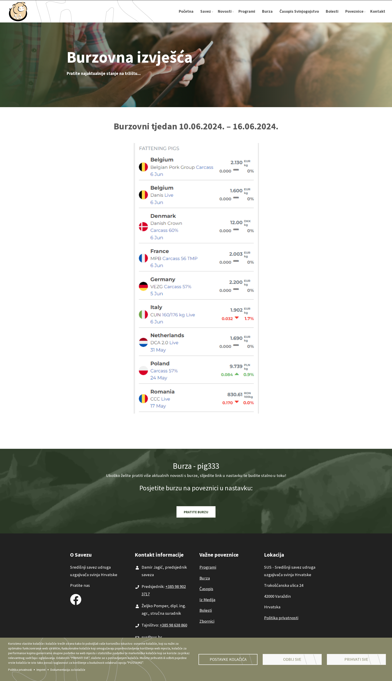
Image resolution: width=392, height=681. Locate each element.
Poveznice (356, 15)
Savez (207, 15)
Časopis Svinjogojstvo (299, 11)
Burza (267, 11)
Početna (186, 11)
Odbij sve (292, 659)
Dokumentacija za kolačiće (67, 670)
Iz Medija (207, 599)
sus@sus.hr (152, 637)
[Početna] (18, 11)
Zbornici (206, 621)
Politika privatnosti (20, 670)
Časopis (206, 588)
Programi (246, 11)
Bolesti (332, 11)
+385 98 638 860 (173, 625)
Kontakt (377, 11)
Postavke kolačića (228, 659)
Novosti (226, 15)
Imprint (41, 670)
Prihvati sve (356, 659)
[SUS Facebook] (75, 598)
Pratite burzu (196, 512)
